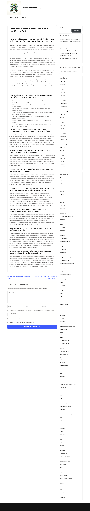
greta (61, 357)
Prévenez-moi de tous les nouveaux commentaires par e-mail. (23, 318)
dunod (61, 293)
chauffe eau (63, 252)
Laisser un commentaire (36, 34)
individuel (62, 359)
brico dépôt (62, 205)
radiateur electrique (64, 459)
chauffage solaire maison (66, 246)
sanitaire (62, 467)
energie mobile (63, 324)
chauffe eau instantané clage (67, 257)
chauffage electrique (65, 241)
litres (61, 373)
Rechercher (63, 27)
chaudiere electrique (64, 233)
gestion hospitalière (64, 351)
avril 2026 (62, 92)
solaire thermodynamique (66, 478)
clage (61, 266)
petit (61, 420)
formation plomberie (65, 340)
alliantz (61, 188)
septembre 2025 (64, 111)
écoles (61, 307)
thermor (62, 483)
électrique (62, 321)
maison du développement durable (68, 384)
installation (62, 362)
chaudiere (62, 227)
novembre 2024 (63, 139)
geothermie (62, 346)
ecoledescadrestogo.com (31, 7)
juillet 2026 (62, 84)
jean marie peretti (64, 365)
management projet (64, 390)
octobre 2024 (63, 142)
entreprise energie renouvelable (67, 326)
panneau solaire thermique (66, 406)
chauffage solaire (64, 244)
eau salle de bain (64, 304)
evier (61, 334)
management (63, 387)
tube (61, 489)
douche (62, 290)
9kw (61, 183)
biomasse (62, 197)
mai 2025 (62, 122)
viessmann (62, 494)
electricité (62, 318)
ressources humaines (65, 461)
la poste (62, 370)
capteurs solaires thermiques (66, 216)
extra (61, 337)
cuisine (61, 282)
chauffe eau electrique (65, 255)
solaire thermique (64, 475)
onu (61, 395)
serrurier (62, 470)
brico (61, 199)
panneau (62, 401)
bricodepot (62, 208)
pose (61, 436)
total (61, 486)
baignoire (62, 194)
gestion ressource (64, 354)
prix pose (62, 445)
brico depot (62, 202)
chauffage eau (63, 238)
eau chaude (62, 299)
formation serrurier (64, 343)
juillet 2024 (62, 150)
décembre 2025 (63, 103)
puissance (62, 450)
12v (61, 177)
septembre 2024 (64, 144)
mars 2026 (62, 95)
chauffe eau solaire (64, 260)
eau (61, 296)
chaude (62, 224)
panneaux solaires (64, 412)
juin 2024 (62, 153)
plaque (61, 425)
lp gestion (62, 376)
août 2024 (62, 147)
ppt (61, 439)
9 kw (61, 180)
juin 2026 (62, 87)
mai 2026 (62, 89)
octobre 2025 (63, 109)
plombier (62, 431)
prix (61, 442)
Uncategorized (63, 492)
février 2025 (63, 131)
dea (61, 288)
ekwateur (62, 312)
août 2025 (62, 114)
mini (61, 392)
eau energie (63, 301)
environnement (63, 329)
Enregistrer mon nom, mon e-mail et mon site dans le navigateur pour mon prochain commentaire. (31, 310)
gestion (62, 348)
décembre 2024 (63, 136)
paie (61, 398)
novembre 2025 (63, 106)
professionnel (63, 447)
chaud (61, 222)
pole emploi (62, 434)
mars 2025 (62, 128)
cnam (61, 271)
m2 (61, 379)
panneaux (62, 409)
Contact (23, 17)
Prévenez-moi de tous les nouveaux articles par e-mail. (21, 322)
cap (61, 211)
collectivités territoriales (65, 274)
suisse (61, 481)
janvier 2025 (63, 133)
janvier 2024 (63, 167)
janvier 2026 (63, 100)
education (62, 310)
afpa (61, 186)
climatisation (63, 268)
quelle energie (63, 453)
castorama (62, 219)
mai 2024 (62, 155)
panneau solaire (63, 403)
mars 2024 (62, 161)
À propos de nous (12, 17)
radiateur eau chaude (65, 456)
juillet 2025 (62, 117)
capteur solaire (63, 213)
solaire (61, 472)
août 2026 (62, 81)
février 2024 (63, 164)
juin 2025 (62, 120)
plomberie (62, 428)
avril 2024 (62, 158)
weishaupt (62, 497)
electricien (62, 315)
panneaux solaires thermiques (67, 414)
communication (63, 279)
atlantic (62, 191)
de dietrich (62, 285)
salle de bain (63, 464)
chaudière (62, 230)
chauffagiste (63, 249)
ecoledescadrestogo (23, 34)
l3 (60, 368)
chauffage (62, 235)
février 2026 (63, 98)
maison (62, 381)
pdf (61, 417)
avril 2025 (62, 125)
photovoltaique (63, 423)
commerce (62, 277)
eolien (61, 332)
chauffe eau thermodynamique (67, 263)
